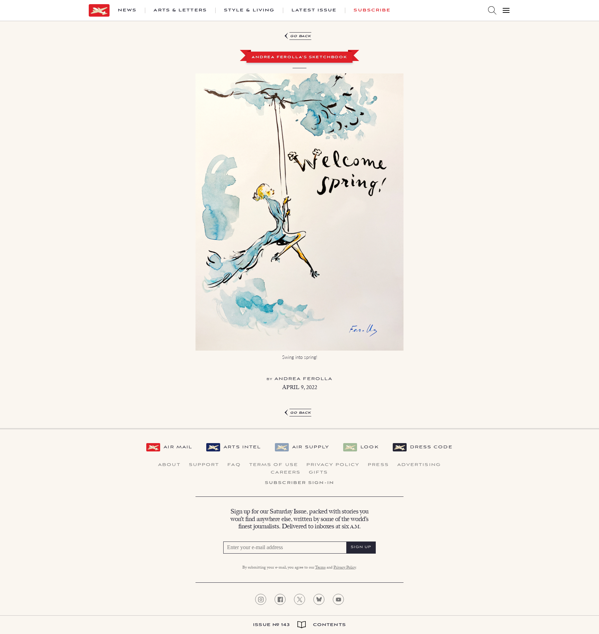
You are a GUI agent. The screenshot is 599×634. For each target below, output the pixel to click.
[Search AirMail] (492, 10)
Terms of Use (273, 465)
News (127, 10)
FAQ (234, 465)
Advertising (419, 465)
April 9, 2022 (299, 388)
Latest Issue (314, 10)
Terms (320, 567)
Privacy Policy (332, 465)
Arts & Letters (180, 10)
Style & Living (249, 10)
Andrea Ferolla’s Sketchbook (299, 57)
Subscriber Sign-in (299, 483)
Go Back (300, 36)
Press (378, 465)
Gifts (318, 472)
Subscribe (372, 10)
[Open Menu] (506, 10)
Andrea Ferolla (303, 378)
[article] (299, 222)
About (169, 465)
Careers (286, 472)
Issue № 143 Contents (299, 624)
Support (204, 465)
